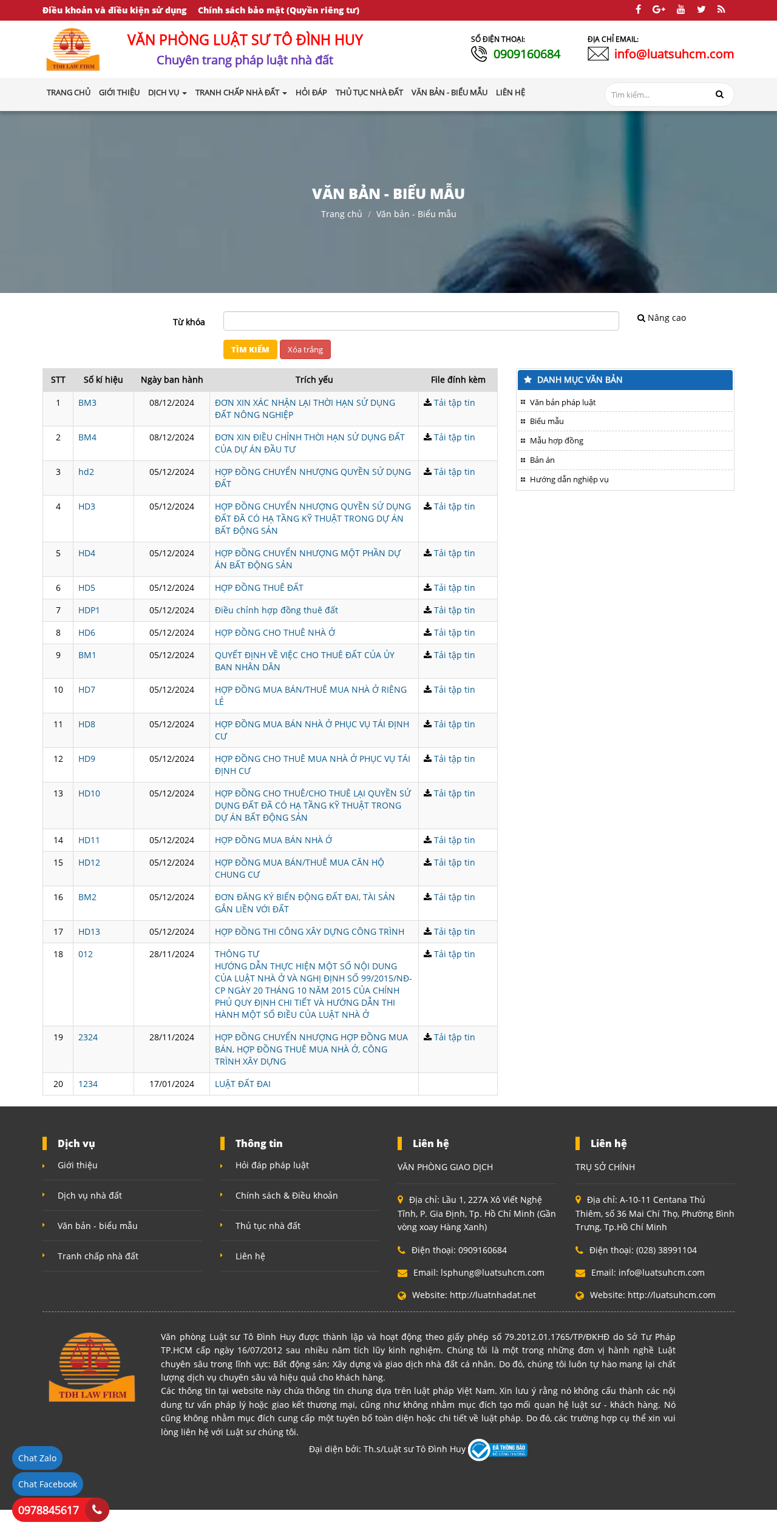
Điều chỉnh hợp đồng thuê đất (276, 610)
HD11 (89, 840)
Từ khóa (189, 322)
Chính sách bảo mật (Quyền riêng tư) (278, 10)
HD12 (89, 862)
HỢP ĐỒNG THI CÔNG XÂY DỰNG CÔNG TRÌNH (309, 931)
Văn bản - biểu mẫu (98, 1225)
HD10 (89, 793)
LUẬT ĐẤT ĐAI (243, 1083)
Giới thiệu (78, 1165)
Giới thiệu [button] (119, 92)
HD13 (89, 931)
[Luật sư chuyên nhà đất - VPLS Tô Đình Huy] (73, 48)
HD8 (86, 724)
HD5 (86, 587)
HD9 (86, 758)
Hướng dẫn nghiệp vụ (569, 479)
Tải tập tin (454, 402)
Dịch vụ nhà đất (90, 1195)
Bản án (542, 459)
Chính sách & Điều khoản (287, 1195)
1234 (88, 1083)
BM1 (87, 655)
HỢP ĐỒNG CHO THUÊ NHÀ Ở (275, 632)
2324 (88, 1037)
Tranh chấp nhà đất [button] (238, 92)
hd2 (86, 471)
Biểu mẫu (547, 421)
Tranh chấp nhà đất (98, 1256)
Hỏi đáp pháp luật (272, 1165)
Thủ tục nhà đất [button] (369, 92)
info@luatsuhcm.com (674, 53)
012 (85, 954)
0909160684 (527, 53)
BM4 (87, 437)
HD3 (86, 506)
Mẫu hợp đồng (556, 440)
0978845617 (48, 1510)
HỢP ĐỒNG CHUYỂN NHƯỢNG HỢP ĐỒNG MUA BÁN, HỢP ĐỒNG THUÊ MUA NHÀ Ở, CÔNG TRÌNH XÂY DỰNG (311, 1049)
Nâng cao (667, 317)
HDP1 (89, 610)
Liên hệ (250, 1256)
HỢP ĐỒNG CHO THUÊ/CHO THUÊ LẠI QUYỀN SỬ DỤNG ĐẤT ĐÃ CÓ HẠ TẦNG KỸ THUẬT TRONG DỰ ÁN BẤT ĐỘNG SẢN (313, 805)
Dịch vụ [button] (164, 92)
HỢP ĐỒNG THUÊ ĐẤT (259, 587)
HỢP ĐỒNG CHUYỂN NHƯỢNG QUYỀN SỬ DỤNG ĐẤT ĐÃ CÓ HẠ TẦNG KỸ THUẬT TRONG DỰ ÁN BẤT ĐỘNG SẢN (313, 518)
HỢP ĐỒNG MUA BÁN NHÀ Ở (273, 840)
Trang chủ (68, 92)
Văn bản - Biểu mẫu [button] (449, 92)
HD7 (86, 689)
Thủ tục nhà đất (268, 1225)
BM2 (87, 897)
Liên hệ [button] (510, 92)
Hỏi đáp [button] (311, 92)
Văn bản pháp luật (563, 402)
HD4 (86, 553)
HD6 (86, 632)
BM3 (87, 402)
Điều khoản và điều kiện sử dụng (114, 10)
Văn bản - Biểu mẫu (416, 214)
